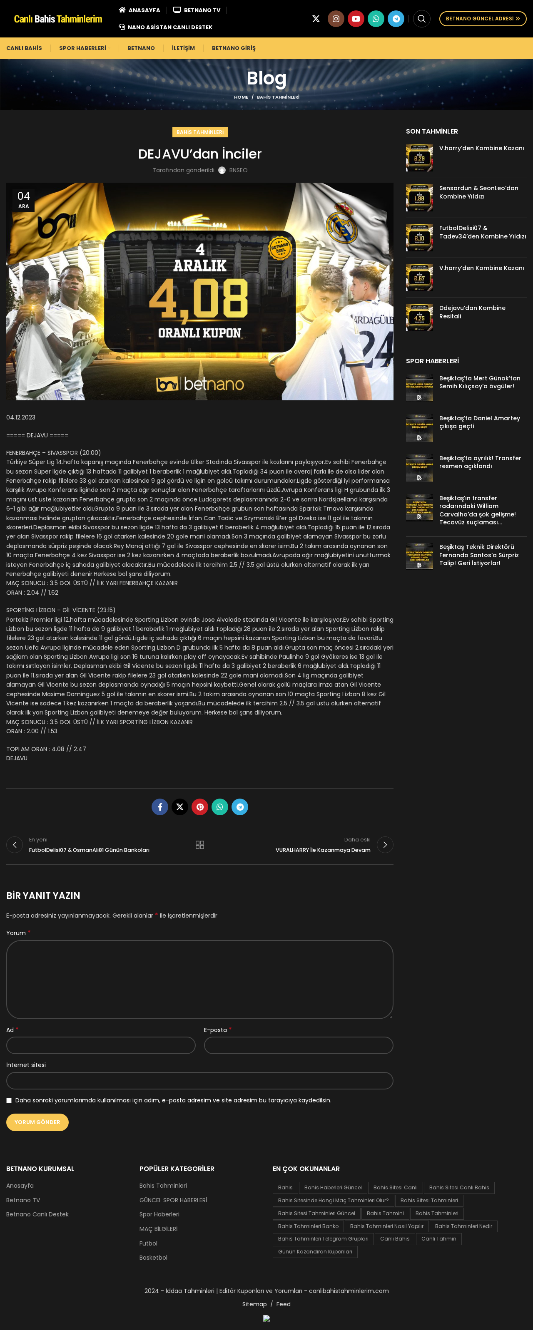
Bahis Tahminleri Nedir (463, 1226)
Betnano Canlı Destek (37, 1214)
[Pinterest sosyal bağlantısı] (200, 807)
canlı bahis (395, 1238)
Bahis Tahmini (385, 1213)
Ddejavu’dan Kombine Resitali (472, 312)
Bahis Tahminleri (278, 97)
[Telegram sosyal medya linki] (396, 18)
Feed (283, 1304)
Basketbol (153, 1258)
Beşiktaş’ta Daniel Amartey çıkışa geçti (479, 422)
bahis (285, 1187)
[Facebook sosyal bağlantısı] (160, 807)
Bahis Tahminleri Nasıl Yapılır (386, 1226)
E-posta (218, 1030)
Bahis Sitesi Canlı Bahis (459, 1187)
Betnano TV (23, 1200)
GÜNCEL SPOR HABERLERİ (173, 1200)
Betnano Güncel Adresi (479, 18)
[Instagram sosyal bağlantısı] (336, 18)
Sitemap (254, 1304)
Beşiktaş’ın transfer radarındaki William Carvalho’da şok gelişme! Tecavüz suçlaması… (477, 510)
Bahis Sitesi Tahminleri (429, 1200)
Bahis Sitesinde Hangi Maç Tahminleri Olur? (333, 1200)
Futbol (148, 1244)
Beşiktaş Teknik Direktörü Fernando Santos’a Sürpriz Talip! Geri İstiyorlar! (479, 555)
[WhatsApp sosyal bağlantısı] (376, 18)
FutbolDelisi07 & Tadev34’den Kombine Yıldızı (482, 232)
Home (241, 97)
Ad (12, 1030)
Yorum (18, 933)
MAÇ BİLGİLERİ (158, 1229)
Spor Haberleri (159, 1214)
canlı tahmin (438, 1238)
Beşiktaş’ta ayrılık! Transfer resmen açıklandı (480, 462)
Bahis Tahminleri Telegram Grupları (323, 1238)
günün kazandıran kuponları (315, 1251)
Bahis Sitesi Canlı (396, 1187)
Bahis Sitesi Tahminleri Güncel (316, 1213)
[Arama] (422, 18)
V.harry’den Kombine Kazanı (481, 148)
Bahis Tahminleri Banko (308, 1226)
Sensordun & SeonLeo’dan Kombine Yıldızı (478, 192)
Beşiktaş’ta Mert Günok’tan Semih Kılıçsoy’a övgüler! (480, 382)
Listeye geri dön (200, 844)
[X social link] (316, 18)
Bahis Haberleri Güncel (333, 1187)
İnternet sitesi (26, 1065)
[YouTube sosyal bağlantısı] (356, 18)
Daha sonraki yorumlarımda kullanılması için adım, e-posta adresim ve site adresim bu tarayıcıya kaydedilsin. (173, 1100)
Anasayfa (20, 1186)
